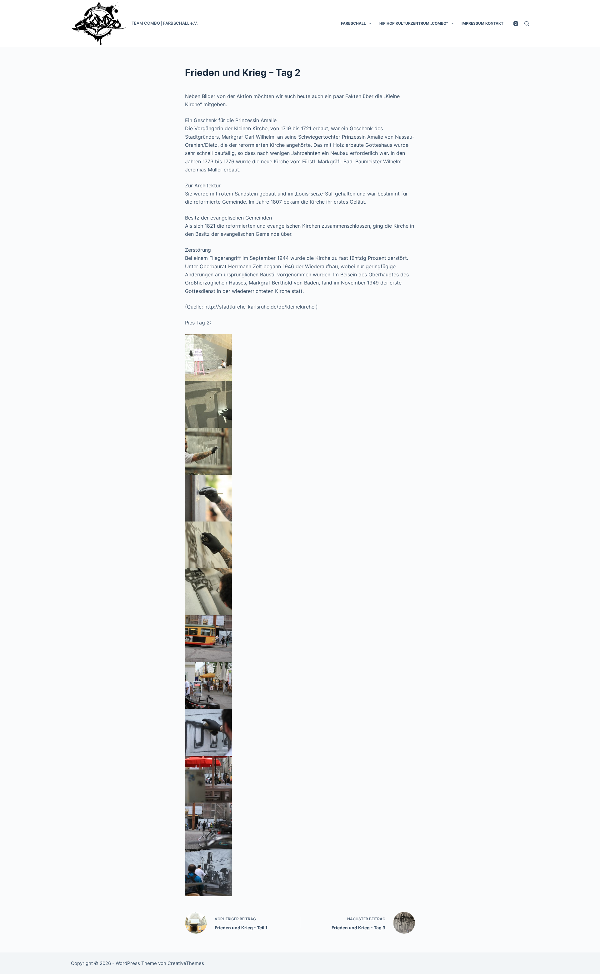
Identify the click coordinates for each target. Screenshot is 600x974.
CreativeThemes (186, 963)
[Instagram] (515, 23)
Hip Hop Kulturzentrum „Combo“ (413, 23)
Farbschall (353, 23)
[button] (370, 23)
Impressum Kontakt (482, 23)
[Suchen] (526, 23)
